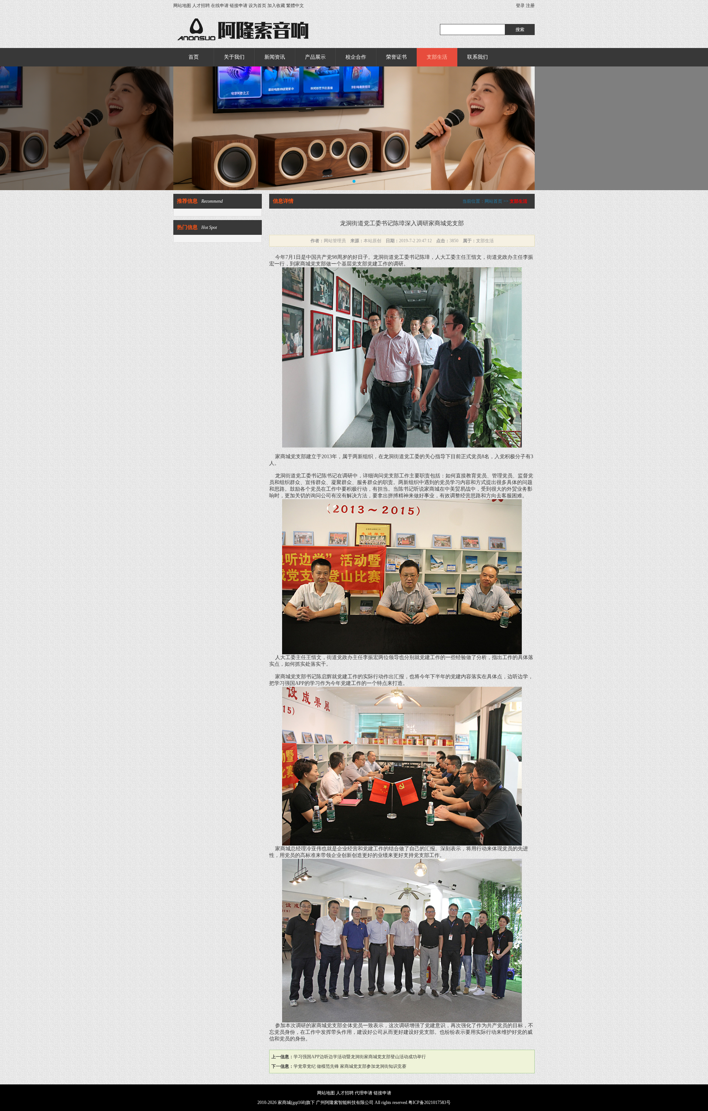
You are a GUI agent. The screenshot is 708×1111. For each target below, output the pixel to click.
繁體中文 (295, 5)
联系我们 (477, 57)
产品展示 (315, 57)
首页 (193, 57)
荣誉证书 (396, 57)
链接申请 (238, 5)
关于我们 (234, 57)
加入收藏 (276, 5)
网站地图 (182, 5)
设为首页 (257, 5)
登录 (520, 5)
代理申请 (363, 1092)
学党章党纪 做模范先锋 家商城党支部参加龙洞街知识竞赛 (350, 1066)
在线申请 (220, 5)
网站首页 (493, 201)
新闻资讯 (274, 57)
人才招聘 (201, 5)
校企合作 (356, 57)
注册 (530, 5)
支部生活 (437, 57)
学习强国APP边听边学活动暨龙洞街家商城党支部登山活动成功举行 (360, 1056)
